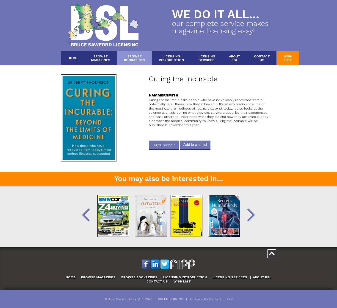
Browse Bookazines (139, 277)
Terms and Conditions (204, 299)
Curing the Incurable (183, 79)
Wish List (182, 281)
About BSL (262, 277)
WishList (288, 58)
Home (72, 58)
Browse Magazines (98, 277)
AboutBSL (234, 58)
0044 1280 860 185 (170, 299)
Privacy (228, 299)
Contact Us (157, 281)
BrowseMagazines (100, 58)
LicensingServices (206, 58)
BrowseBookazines (134, 58)
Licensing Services (230, 277)
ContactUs (262, 58)
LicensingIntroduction (171, 58)
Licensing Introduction (185, 277)
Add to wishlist (195, 145)
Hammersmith (163, 95)
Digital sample (164, 145)
